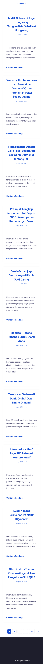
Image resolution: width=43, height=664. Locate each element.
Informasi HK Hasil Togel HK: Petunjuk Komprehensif (21, 453)
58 (32, 631)
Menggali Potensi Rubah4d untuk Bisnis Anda (21, 337)
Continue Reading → (15, 67)
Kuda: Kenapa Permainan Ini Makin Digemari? (21, 515)
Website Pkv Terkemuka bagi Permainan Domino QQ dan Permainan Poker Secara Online (21, 88)
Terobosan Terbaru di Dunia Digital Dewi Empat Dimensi (21, 398)
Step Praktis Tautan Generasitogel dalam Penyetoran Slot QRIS (21, 573)
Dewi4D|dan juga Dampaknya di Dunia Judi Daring (21, 275)
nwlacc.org (22, 3)
